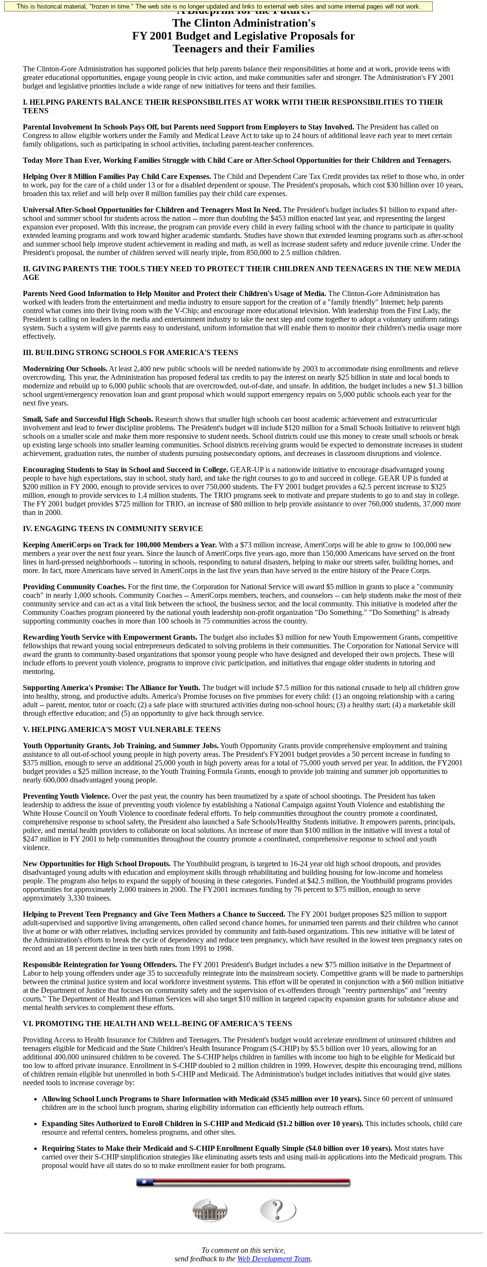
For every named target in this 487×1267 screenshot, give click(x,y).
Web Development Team (274, 1259)
